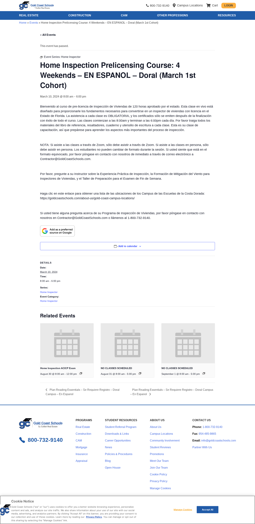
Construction (79, 15)
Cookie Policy (158, 474)
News (108, 447)
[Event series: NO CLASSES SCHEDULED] (140, 373)
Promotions (157, 454)
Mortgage (81, 447)
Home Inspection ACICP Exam (57, 368)
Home (23, 22)
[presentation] (67, 343)
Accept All (207, 509)
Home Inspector (49, 292)
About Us (155, 426)
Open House (113, 467)
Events (33, 22)
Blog (108, 460)
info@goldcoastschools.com (218, 440)
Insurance (82, 454)
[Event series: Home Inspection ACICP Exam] (81, 373)
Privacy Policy (158, 481)
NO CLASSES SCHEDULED (116, 368)
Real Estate (29, 15)
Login (228, 5)
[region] (127, 510)
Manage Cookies (160, 488)
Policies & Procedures (118, 454)
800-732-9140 (159, 5)
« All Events (48, 35)
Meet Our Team (159, 460)
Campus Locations (161, 433)
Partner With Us (202, 447)
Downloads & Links (117, 433)
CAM (124, 15)
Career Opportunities (118, 440)
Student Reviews (160, 447)
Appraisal (81, 460)
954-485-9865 (207, 433)
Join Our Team (159, 467)
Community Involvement (165, 440)
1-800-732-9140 (212, 426)
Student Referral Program (120, 426)
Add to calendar (127, 246)
